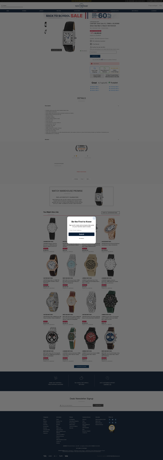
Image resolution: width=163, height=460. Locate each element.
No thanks (81, 238)
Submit (81, 234)
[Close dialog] (94, 218)
